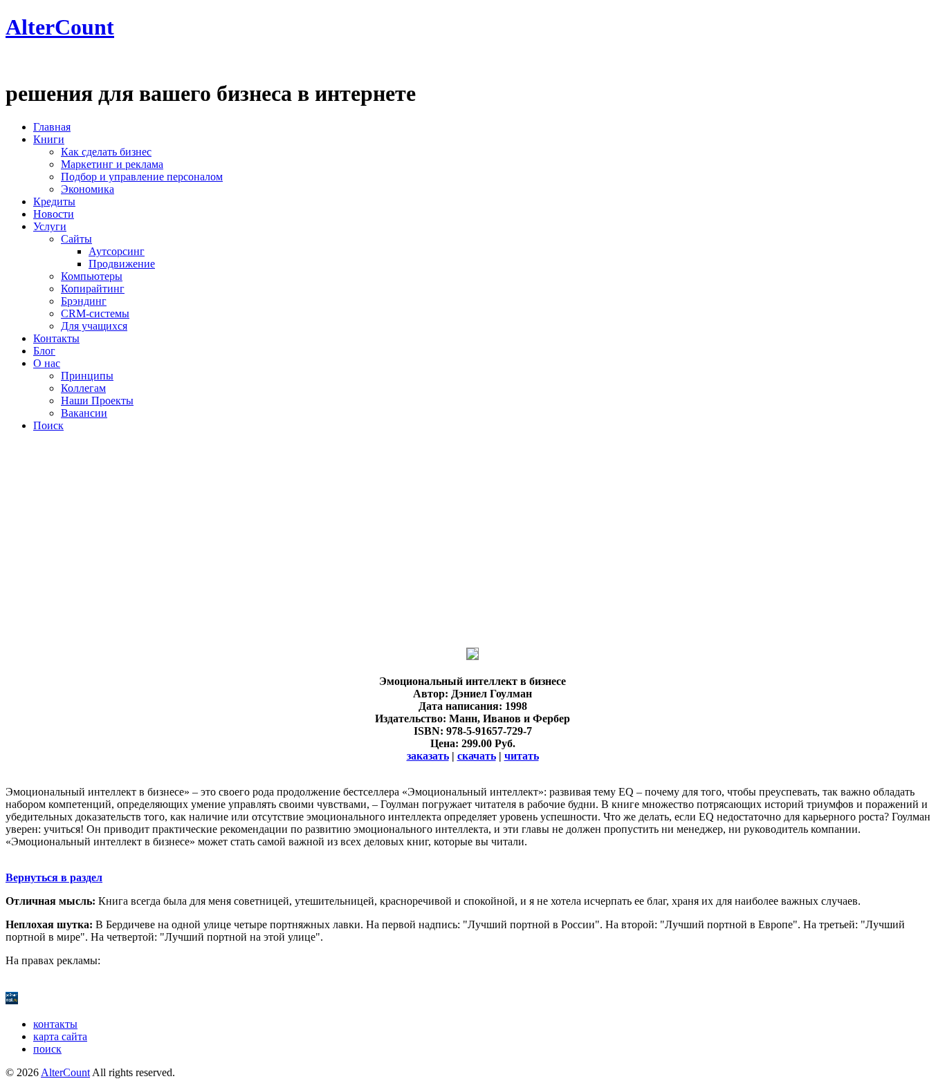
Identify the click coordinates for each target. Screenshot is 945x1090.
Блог (44, 351)
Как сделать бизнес (106, 152)
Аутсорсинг (117, 251)
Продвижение (122, 264)
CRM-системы (95, 313)
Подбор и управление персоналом (142, 176)
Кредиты (54, 201)
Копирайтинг (93, 288)
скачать (476, 756)
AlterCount (60, 27)
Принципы (87, 376)
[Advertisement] (421, 540)
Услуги (49, 226)
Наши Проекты (97, 400)
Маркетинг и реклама (112, 164)
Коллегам (83, 388)
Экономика (87, 189)
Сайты (76, 239)
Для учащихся (94, 326)
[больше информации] (472, 656)
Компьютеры (91, 276)
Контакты (56, 338)
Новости (53, 214)
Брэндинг (84, 301)
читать (521, 756)
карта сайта (60, 1036)
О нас (46, 363)
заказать (428, 756)
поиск (47, 1049)
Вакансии (84, 413)
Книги (48, 139)
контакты (55, 1024)
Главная (52, 127)
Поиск (48, 425)
